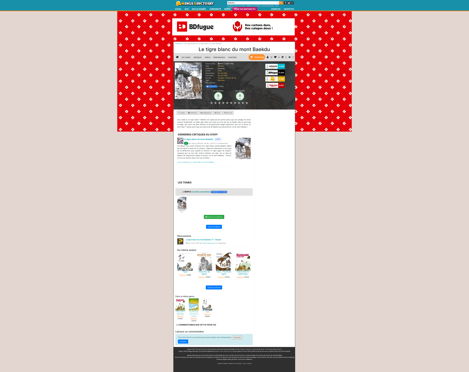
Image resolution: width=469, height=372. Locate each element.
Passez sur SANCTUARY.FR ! (245, 9)
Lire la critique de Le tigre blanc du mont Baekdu (195, 162)
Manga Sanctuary (201, 349)
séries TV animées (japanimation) (271, 349)
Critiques (197, 57)
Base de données (199, 9)
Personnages (219, 57)
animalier (221, 78)
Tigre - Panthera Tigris (223, 272)
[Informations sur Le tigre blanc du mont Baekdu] (177, 57)
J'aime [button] (182, 113)
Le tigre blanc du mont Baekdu (198, 139)
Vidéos (207, 57)
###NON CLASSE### (253, 6)
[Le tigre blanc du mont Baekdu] (188, 81)
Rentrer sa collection (235, 363)
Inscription (289, 9)
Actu (187, 9)
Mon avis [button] (228, 113)
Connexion (275, 9)
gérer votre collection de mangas (226, 351)
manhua (253, 349)
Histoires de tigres (204, 272)
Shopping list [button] (206, 113)
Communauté (215, 9)
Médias (227, 9)
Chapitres (232, 57)
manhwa (248, 349)
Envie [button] (218, 113)
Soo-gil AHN (222, 73)
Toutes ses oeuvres (214, 287)
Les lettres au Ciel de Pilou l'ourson (193, 314)
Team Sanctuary (209, 243)
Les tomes (186, 57)
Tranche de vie (230, 78)
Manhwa (221, 66)
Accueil (178, 9)
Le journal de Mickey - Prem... (270, 6)
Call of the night (232, 8)
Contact (249, 363)
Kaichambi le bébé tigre (243, 272)
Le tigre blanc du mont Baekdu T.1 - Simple (203, 239)
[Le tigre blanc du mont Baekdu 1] (181, 203)
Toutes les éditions (214, 227)
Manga (194, 3)
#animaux (221, 80)
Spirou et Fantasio (240, 6)
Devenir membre (223, 363)
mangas (242, 349)
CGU (244, 363)
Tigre (185, 271)
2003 (220, 71)
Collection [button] (193, 113)
